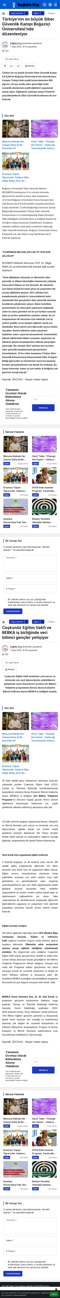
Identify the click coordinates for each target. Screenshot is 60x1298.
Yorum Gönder (13, 611)
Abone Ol (43, 408)
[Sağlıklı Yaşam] (24, 4)
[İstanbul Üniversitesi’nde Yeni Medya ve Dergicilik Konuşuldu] (15, 513)
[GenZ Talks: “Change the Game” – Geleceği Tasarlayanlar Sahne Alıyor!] (44, 135)
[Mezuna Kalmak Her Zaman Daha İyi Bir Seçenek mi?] (15, 135)
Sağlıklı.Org (16, 43)
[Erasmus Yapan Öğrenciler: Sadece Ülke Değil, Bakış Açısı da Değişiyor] (15, 167)
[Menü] (4, 4)
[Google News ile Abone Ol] (12, 59)
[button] (50, 4)
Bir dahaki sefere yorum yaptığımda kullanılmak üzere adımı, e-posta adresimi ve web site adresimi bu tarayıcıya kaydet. (31, 602)
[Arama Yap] (44, 4)
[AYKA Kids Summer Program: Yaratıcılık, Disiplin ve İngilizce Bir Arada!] (44, 482)
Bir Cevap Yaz (13, 540)
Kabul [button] (54, 1294)
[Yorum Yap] (5, 66)
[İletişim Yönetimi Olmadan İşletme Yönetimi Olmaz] (44, 513)
